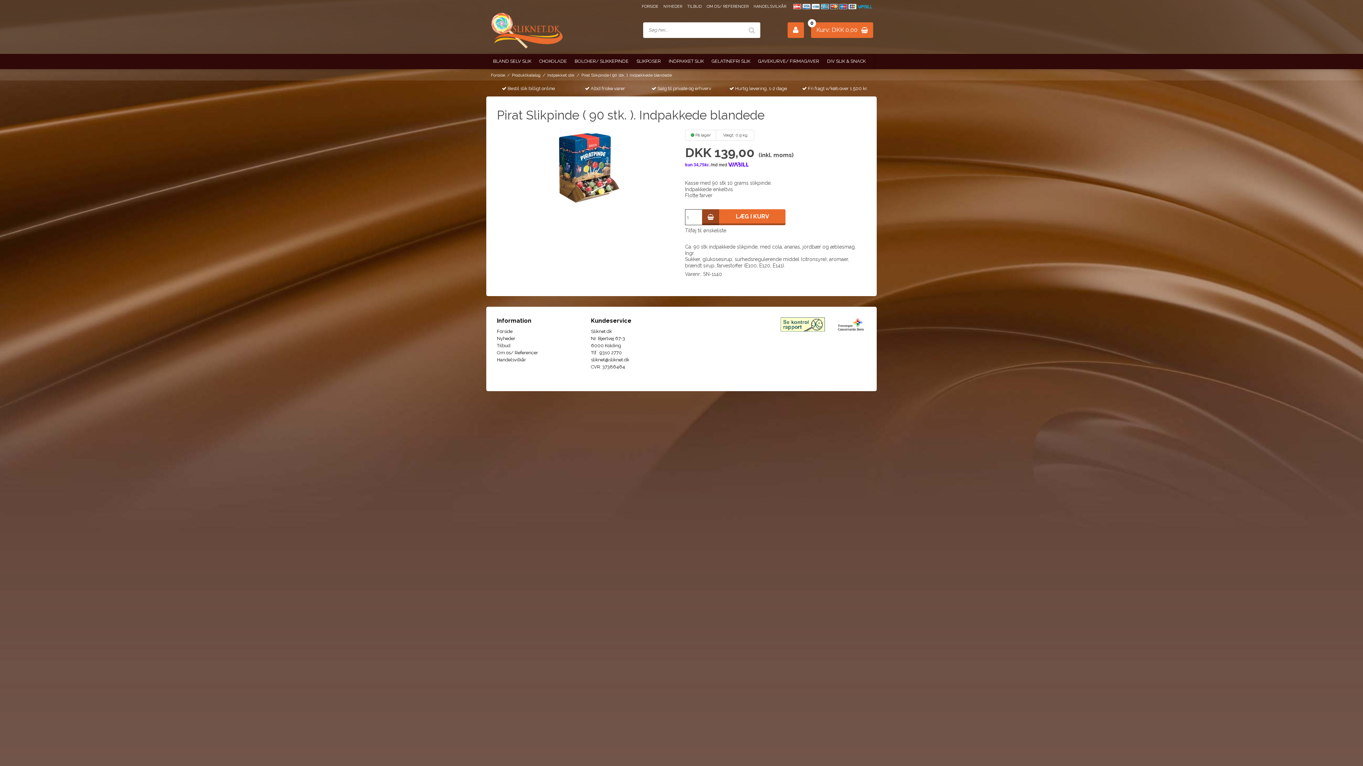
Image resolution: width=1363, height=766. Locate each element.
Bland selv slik (512, 61)
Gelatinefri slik (731, 61)
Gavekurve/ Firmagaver (788, 61)
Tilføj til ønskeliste (705, 230)
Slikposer (648, 61)
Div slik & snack (846, 61)
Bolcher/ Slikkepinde (602, 61)
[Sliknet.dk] (526, 30)
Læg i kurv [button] (752, 216)
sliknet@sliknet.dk (610, 359)
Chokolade (553, 61)
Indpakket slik (686, 61)
